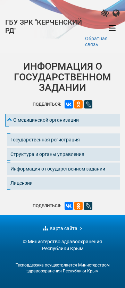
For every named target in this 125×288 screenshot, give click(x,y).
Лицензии (21, 183)
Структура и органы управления (47, 154)
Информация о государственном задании (57, 169)
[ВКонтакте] (69, 104)
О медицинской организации (46, 120)
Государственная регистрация (45, 139)
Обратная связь (96, 41)
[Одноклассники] (78, 104)
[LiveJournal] (88, 104)
